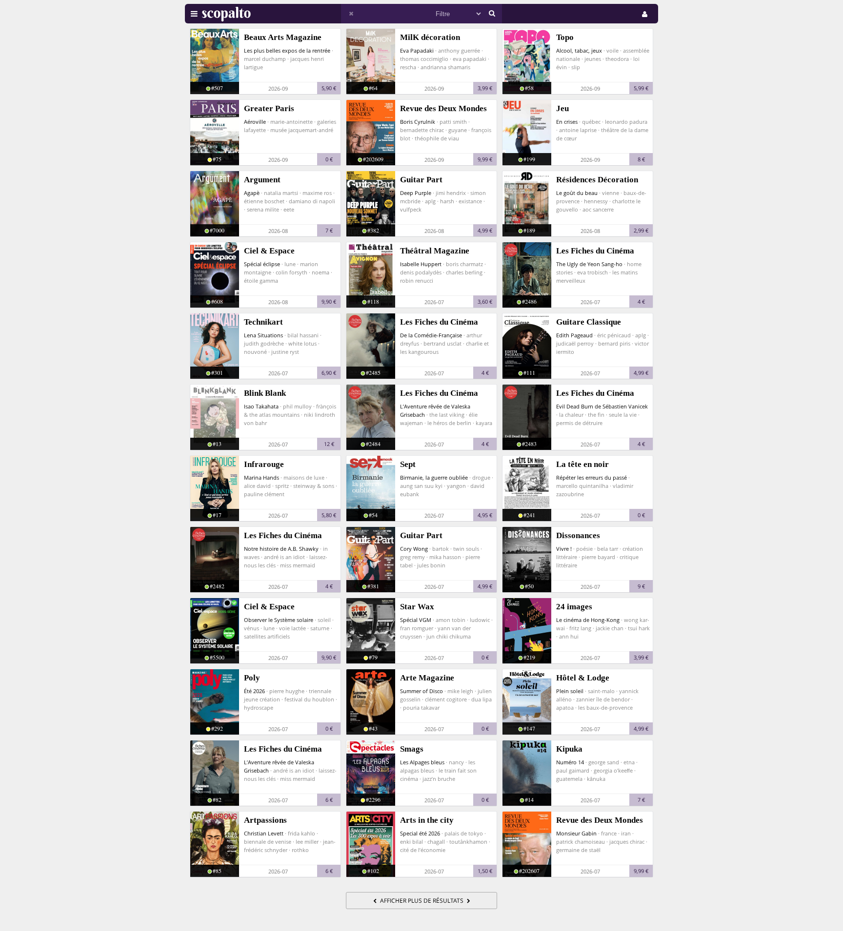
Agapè (252, 192)
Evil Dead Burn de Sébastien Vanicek (602, 406)
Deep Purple (415, 192)
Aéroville (255, 121)
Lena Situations (263, 335)
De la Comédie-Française (431, 335)
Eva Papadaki (417, 50)
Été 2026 (254, 691)
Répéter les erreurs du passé (591, 477)
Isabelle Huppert (421, 264)
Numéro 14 (570, 762)
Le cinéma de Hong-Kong (588, 619)
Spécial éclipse (262, 264)
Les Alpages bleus (422, 762)
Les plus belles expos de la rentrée (287, 50)
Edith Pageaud (574, 335)
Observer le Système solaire (278, 619)
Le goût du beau (577, 192)
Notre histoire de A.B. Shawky (281, 548)
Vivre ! (564, 548)
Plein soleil (569, 691)
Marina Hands (261, 477)
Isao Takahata (261, 406)
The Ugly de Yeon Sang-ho (589, 264)
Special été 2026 (420, 833)
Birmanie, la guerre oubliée (434, 477)
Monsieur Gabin (576, 833)
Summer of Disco (421, 691)
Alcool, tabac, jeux (579, 50)
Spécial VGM (415, 619)
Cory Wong (414, 548)
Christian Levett (263, 833)
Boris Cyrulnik (417, 121)
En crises (567, 121)
